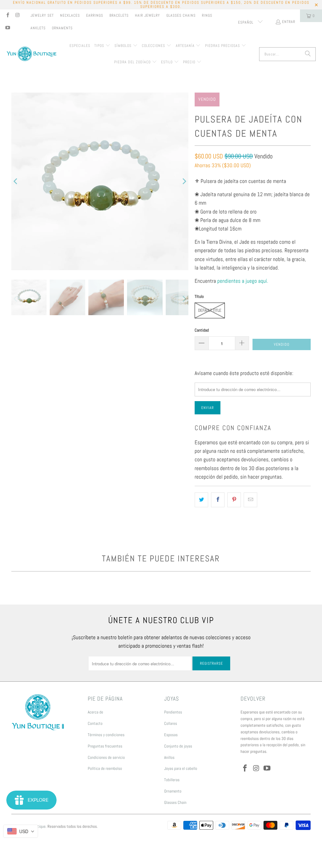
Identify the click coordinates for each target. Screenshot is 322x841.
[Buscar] (308, 54)
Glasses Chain (175, 802)
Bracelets (119, 15)
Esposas (171, 734)
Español (246, 22)
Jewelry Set (42, 15)
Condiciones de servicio (106, 757)
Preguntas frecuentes (105, 746)
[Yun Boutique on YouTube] (7, 28)
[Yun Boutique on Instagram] (17, 15)
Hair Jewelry (147, 15)
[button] (102, 46)
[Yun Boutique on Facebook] (7, 15)
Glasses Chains (181, 15)
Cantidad (202, 330)
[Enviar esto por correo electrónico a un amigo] (250, 499)
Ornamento (172, 791)
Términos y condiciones (106, 734)
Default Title (209, 310)
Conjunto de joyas (178, 746)
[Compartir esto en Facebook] (218, 499)
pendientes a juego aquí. (242, 280)
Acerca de (95, 712)
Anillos (169, 757)
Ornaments (62, 28)
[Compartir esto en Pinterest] (234, 499)
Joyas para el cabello (180, 768)
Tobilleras (172, 779)
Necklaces (70, 15)
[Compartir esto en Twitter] (201, 499)
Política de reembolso (105, 768)
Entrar (288, 21)
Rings (207, 15)
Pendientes (173, 712)
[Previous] (16, 181)
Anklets (38, 28)
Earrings (94, 15)
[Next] (184, 181)
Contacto (95, 723)
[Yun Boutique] (31, 54)
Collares (170, 723)
